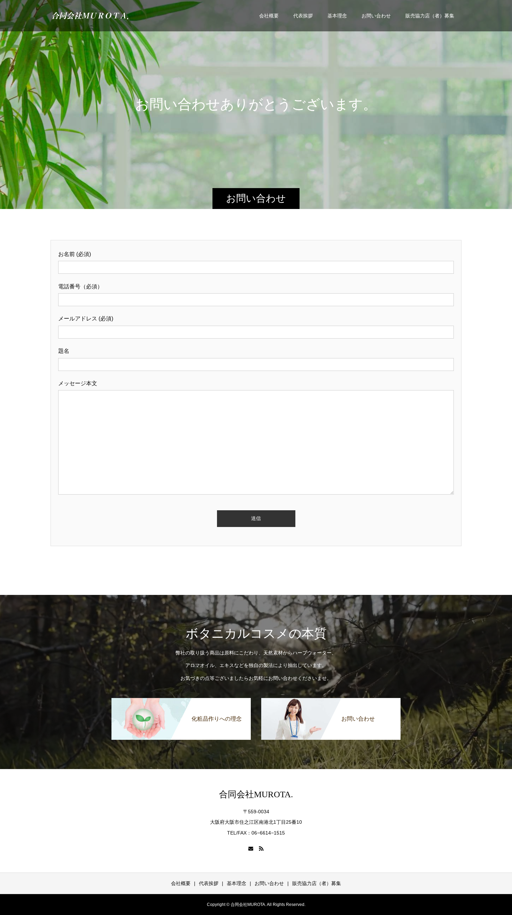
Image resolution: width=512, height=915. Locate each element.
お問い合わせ (376, 15)
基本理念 (337, 15)
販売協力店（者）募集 (429, 15)
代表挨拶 (303, 15)
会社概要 (269, 15)
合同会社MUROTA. (256, 794)
